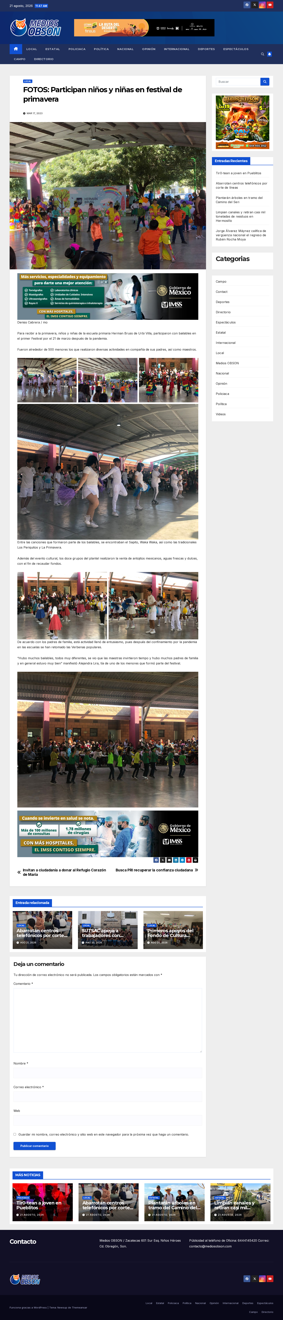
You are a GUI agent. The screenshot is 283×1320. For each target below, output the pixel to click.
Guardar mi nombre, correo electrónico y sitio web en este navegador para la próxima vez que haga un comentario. (103, 1134)
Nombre (20, 1063)
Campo (20, 59)
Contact (221, 292)
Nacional (125, 49)
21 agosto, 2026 (32, 1214)
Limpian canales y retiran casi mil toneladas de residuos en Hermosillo (240, 216)
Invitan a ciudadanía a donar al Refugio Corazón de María (64, 872)
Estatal (52, 49)
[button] (262, 54)
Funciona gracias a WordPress (29, 1307)
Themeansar (79, 1307)
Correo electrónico (28, 1087)
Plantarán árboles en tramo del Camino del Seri (172, 1207)
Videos (221, 414)
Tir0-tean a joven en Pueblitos (238, 173)
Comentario (23, 984)
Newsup (62, 1307)
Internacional (177, 49)
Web (16, 1111)
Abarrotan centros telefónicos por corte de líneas (40, 935)
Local (31, 49)
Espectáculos (236, 49)
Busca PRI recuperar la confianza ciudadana (154, 870)
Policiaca (77, 49)
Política (101, 49)
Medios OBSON (227, 363)
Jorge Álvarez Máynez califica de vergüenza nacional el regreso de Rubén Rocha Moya (241, 235)
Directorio (44, 59)
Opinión (149, 49)
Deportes (206, 49)
